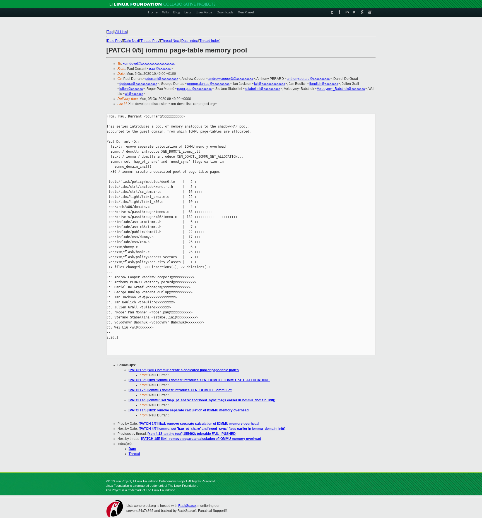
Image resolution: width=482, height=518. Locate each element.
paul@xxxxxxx (160, 69)
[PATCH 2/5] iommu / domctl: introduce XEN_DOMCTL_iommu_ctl (180, 390)
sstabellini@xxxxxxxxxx (262, 89)
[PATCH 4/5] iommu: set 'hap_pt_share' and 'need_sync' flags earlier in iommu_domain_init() (202, 400)
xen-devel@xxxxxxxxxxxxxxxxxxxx (149, 64)
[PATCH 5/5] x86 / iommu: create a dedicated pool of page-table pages (184, 370)
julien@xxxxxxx (131, 89)
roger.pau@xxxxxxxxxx (194, 89)
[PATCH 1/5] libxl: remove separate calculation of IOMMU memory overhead (189, 410)
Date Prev (114, 41)
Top (110, 32)
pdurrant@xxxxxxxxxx (161, 79)
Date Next (131, 41)
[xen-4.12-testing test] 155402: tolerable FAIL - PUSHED (192, 434)
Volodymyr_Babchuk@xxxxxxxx (341, 89)
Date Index (189, 41)
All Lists (121, 32)
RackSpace (187, 506)
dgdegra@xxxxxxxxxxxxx (138, 84)
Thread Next (170, 41)
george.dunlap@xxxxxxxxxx (208, 84)
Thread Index (209, 41)
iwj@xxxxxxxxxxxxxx (269, 84)
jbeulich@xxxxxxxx (323, 84)
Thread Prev (150, 41)
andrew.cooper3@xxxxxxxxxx (230, 79)
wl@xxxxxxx (134, 94)
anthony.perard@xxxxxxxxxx (308, 79)
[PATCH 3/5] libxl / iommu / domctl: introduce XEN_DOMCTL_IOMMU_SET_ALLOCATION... (199, 380)
